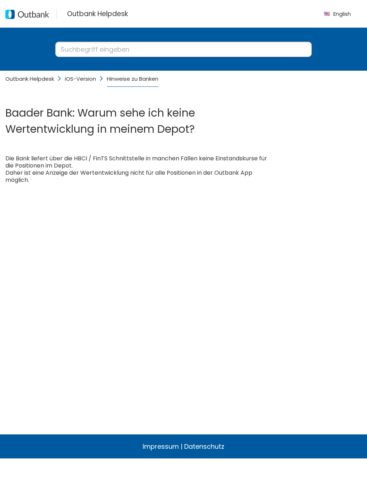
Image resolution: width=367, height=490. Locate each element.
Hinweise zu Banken (132, 79)
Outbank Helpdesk (29, 79)
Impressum (161, 446)
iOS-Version (80, 79)
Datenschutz (204, 446)
